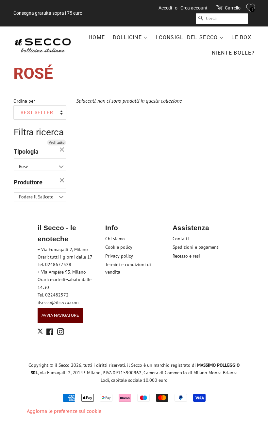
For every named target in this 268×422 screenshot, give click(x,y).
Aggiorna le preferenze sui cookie (64, 411)
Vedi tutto (56, 142)
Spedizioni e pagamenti (196, 247)
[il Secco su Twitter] (40, 332)
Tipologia (26, 151)
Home (97, 37)
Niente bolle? (233, 53)
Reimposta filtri (62, 150)
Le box (241, 37)
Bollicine (128, 37)
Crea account (194, 7)
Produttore (28, 182)
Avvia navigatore (60, 315)
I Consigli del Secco (188, 37)
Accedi (165, 7)
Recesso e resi (186, 256)
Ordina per (24, 101)
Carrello (233, 7)
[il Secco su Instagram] (60, 333)
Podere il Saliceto (36, 197)
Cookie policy (118, 247)
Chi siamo (115, 239)
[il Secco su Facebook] (50, 333)
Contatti (181, 239)
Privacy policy (119, 256)
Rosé (23, 166)
